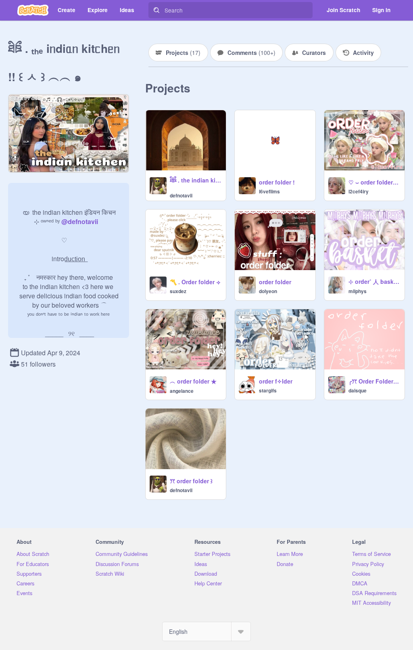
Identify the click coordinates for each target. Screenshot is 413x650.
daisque (357, 390)
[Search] (156, 10)
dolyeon (268, 291)
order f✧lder (275, 381)
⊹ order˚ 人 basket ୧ (374, 281)
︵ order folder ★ (193, 381)
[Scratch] (33, 10)
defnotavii (181, 195)
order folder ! (277, 182)
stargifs (268, 390)
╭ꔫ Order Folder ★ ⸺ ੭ (374, 381)
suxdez (178, 291)
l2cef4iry (358, 191)
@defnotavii (79, 221)
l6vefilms (269, 191)
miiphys (357, 291)
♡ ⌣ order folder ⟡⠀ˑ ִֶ (374, 182)
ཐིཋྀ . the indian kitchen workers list (195, 180)
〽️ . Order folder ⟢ (195, 282)
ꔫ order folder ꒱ (191, 481)
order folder (275, 282)
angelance (182, 390)
